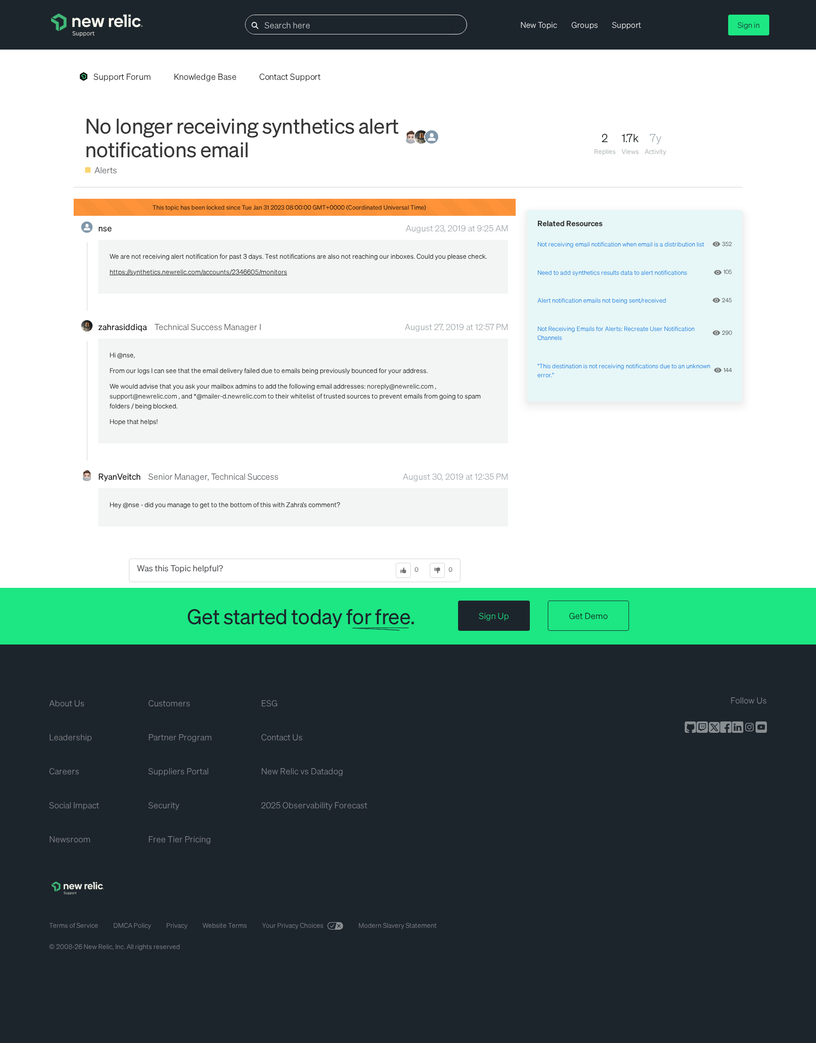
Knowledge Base (205, 76)
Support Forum (122, 76)
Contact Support (290, 76)
